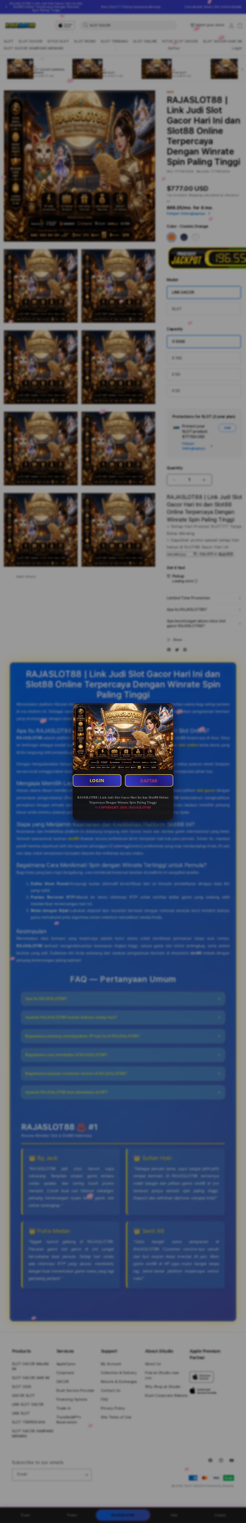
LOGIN (97, 780)
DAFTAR (149, 780)
